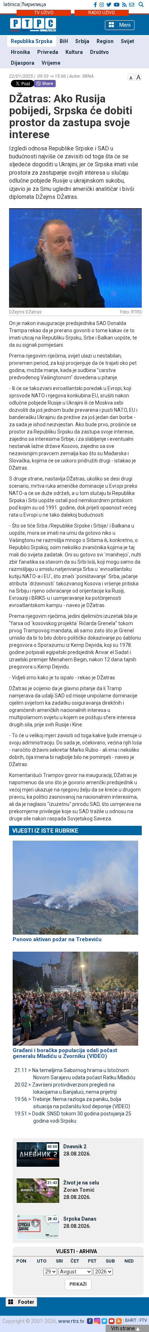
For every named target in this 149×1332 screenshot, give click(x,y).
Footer (25, 1302)
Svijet (127, 41)
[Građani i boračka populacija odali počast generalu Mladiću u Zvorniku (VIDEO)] (75, 995)
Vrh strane (123, 1328)
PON (21, 1261)
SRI (59, 1261)
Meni (124, 25)
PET (92, 1261)
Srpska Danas (80, 1219)
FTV (143, 1320)
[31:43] (38, 1190)
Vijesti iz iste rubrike (45, 830)
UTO (41, 1261)
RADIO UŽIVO (101, 12)
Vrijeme (51, 63)
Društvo (99, 52)
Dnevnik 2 (74, 1146)
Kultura (74, 52)
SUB (110, 1261)
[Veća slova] (138, 77)
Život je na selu (81, 1183)
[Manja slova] (131, 77)
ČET (75, 1261)
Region (105, 41)
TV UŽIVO (44, 12)
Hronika (20, 52)
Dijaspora (22, 63)
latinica (12, 4)
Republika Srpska (31, 41)
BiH (64, 41)
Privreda (47, 52)
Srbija (82, 41)
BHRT (130, 1320)
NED (129, 1261)
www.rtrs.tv (71, 1321)
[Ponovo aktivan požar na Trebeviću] (75, 884)
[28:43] (38, 1226)
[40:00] (38, 1154)
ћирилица (34, 4)
